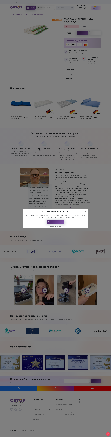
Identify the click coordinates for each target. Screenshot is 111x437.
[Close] (85, 211)
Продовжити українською (55, 222)
